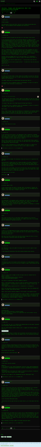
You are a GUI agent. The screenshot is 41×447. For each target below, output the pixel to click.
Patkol (14, 148)
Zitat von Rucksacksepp (8, 96)
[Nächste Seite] (14, 13)
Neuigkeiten (9, 436)
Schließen (11, 445)
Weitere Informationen (5, 445)
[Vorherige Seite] (2, 13)
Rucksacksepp (5, 10)
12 (12, 12)
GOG (5, 436)
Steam (2, 436)
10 (9, 12)
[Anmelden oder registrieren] (37, 1)
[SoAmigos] (2, 1)
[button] (40, 1)
